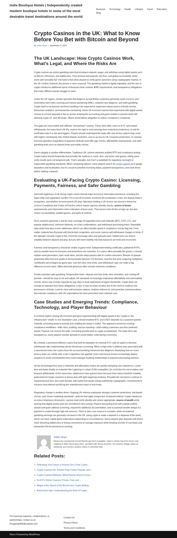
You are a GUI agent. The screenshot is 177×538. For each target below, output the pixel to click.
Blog (98, 13)
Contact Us (69, 517)
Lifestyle (139, 9)
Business (100, 9)
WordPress (34, 534)
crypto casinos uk (124, 164)
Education (162, 9)
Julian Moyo (42, 45)
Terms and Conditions (74, 528)
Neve (12, 534)
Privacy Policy (71, 523)
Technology (115, 9)
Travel (150, 9)
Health (127, 9)
